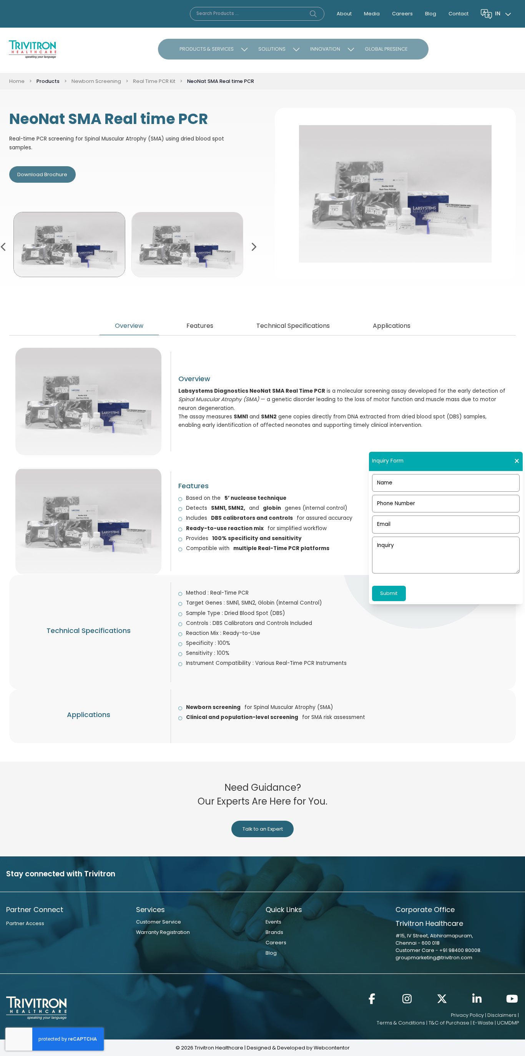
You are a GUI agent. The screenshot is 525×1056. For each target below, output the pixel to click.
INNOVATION (325, 49)
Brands (274, 932)
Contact (459, 13)
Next (253, 246)
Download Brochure (42, 174)
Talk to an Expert (263, 829)
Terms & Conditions (401, 1023)
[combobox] (504, 13)
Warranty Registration (163, 932)
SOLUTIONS (272, 49)
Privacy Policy (467, 1015)
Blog (430, 13)
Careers (402, 13)
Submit (388, 593)
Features (199, 325)
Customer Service (158, 922)
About (344, 13)
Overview (129, 325)
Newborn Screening (96, 81)
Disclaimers (502, 1015)
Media (372, 13)
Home (17, 81)
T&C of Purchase (449, 1023)
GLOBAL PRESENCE (386, 49)
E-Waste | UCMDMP (496, 1023)
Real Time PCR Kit (154, 81)
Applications (391, 325)
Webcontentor (332, 1047)
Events (273, 922)
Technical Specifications (293, 325)
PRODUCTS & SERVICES (206, 49)
